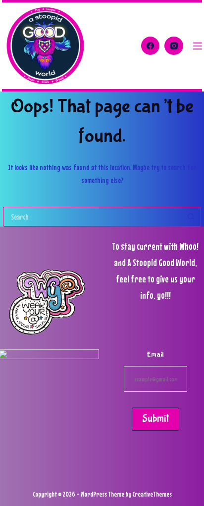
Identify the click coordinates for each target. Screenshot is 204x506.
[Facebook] (150, 46)
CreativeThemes (152, 494)
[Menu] (197, 46)
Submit (155, 419)
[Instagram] (173, 46)
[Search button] (191, 217)
